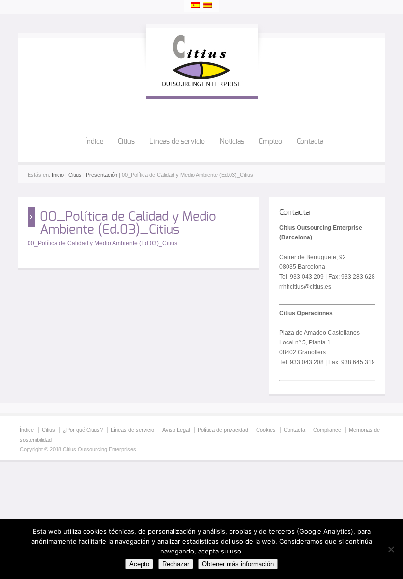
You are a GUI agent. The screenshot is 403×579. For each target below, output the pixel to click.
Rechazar (175, 564)
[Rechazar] (391, 549)
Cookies (266, 430)
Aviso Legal (176, 430)
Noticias (232, 141)
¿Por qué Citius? (83, 430)
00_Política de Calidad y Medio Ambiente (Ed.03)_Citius (102, 243)
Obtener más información (238, 564)
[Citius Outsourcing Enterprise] (202, 86)
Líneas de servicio (177, 141)
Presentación (101, 175)
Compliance (327, 430)
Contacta (310, 141)
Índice (94, 141)
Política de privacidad (223, 430)
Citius (126, 141)
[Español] (195, 5)
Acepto (139, 564)
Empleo (270, 141)
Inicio (58, 175)
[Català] (207, 5)
